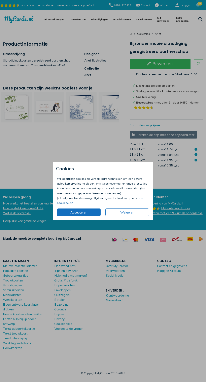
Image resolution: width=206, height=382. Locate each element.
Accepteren (78, 212)
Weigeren (127, 212)
